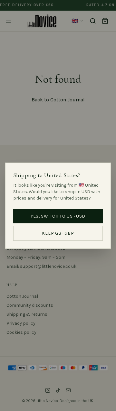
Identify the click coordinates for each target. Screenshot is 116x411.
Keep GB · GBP (58, 233)
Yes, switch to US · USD (58, 216)
